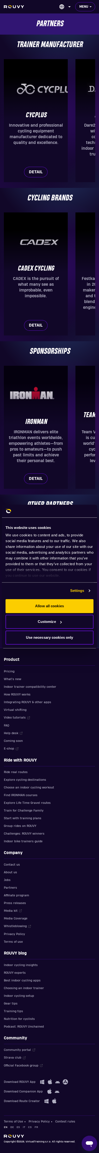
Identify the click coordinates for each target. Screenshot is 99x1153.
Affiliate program (16, 895)
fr (36, 1127)
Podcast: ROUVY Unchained (24, 1026)
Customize (47, 622)
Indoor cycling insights (21, 965)
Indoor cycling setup (19, 996)
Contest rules (65, 1121)
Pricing (9, 671)
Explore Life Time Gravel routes (27, 803)
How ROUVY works (17, 694)
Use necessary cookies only (49, 637)
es (18, 1127)
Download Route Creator (22, 1101)
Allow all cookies (49, 606)
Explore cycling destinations (25, 779)
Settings (77, 591)
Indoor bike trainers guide (23, 841)
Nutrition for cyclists (19, 1019)
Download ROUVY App (20, 1082)
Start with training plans (22, 818)
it (24, 1127)
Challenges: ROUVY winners (24, 833)
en (5, 1127)
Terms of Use (13, 1121)
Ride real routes (16, 772)
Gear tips (11, 1003)
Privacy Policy (14, 934)
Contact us (12, 864)
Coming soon (13, 741)
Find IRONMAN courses (20, 795)
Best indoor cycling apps (22, 980)
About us (10, 872)
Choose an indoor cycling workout (29, 787)
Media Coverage (15, 918)
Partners (10, 887)
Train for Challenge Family (23, 810)
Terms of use (13, 941)
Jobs (7, 880)
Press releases (15, 903)
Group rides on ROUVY (20, 826)
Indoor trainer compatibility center (30, 686)
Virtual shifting (15, 710)
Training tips (13, 1011)
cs (30, 1127)
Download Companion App (23, 1091)
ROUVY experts (15, 972)
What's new (12, 679)
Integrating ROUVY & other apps (27, 702)
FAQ (6, 725)
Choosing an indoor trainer (24, 988)
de (12, 1127)
